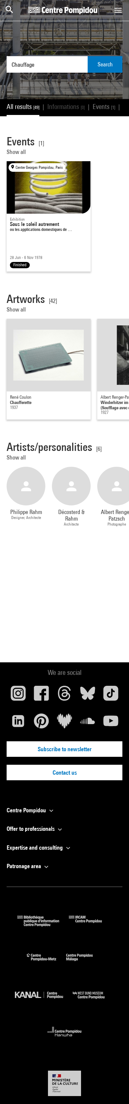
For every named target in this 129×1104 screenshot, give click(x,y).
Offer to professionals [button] (31, 828)
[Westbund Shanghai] (93, 1000)
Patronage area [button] (24, 866)
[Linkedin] (18, 723)
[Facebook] (41, 696)
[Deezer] (64, 723)
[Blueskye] (87, 696)
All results (23, 106)
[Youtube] (110, 723)
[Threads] (64, 696)
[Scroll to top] (113, 1088)
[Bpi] (43, 924)
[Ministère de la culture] (64, 1083)
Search (105, 64)
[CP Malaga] (84, 962)
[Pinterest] (41, 723)
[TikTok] (110, 696)
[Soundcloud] (87, 723)
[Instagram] (18, 696)
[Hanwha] (65, 1038)
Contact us (65, 772)
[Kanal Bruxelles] (44, 1000)
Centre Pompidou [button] (27, 810)
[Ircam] (90, 924)
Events (104, 106)
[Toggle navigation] (118, 10)
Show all (17, 151)
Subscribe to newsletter (65, 749)
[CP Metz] (46, 962)
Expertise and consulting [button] (35, 847)
